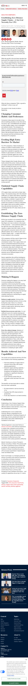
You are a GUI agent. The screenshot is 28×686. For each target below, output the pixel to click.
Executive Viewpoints (8, 15)
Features (2, 621)
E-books (2, 643)
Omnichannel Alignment (19, 630)
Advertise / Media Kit (18, 641)
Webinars (3, 637)
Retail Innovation (17, 626)
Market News (16, 619)
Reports (2, 641)
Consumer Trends (17, 621)
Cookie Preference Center (14, 678)
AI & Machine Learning (18, 625)
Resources (3, 628)
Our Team (16, 637)
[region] (14, 671)
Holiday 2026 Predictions (11, 8)
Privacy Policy (10, 675)
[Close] (26, 659)
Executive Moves (17, 623)
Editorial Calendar (17, 639)
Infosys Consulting (6, 426)
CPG (10, 483)
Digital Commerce (17, 628)
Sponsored (3, 630)
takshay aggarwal (15, 486)
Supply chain (9, 484)
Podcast (2, 626)
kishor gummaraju (18, 484)
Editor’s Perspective (4, 623)
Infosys (3, 484)
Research (2, 639)
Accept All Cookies (14, 683)
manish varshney (5, 486)
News (2, 619)
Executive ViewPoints (18, 483)
